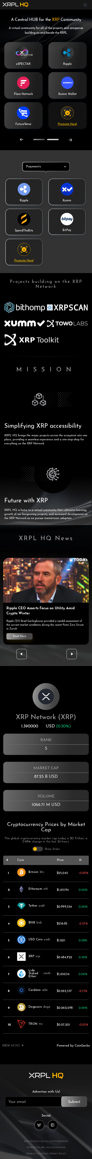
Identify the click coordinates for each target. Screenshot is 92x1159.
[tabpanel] (46, 219)
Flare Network (23, 94)
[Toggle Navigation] (85, 5)
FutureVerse (23, 124)
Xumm (66, 200)
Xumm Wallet (67, 94)
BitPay (66, 230)
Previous (21, 139)
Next (70, 140)
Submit (74, 1102)
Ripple (67, 64)
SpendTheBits (24, 230)
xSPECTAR (23, 64)
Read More (19, 636)
